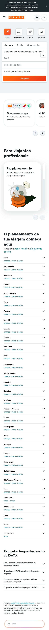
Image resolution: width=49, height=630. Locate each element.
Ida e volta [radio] (8, 45)
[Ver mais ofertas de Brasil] (43, 435)
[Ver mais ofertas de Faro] (43, 488)
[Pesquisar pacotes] (41, 31)
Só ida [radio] (20, 45)
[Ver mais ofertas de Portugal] (43, 444)
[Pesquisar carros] (30, 31)
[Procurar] (19, 31)
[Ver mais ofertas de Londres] (43, 337)
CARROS (7, 261)
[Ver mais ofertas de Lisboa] (43, 284)
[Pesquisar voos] (7, 31)
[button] (46, 6)
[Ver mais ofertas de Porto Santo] (43, 497)
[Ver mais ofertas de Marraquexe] (43, 426)
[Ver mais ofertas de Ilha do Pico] (43, 506)
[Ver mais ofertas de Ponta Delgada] (43, 293)
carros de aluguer (27, 603)
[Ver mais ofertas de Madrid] (43, 319)
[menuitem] (7, 33)
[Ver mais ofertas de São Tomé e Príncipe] (43, 479)
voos (17, 248)
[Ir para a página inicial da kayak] (16, 17)
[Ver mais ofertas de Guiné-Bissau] (43, 471)
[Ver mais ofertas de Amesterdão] (43, 266)
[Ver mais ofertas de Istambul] (43, 382)
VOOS (14, 261)
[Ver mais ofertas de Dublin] (43, 417)
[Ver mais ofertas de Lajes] (43, 515)
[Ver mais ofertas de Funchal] (43, 311)
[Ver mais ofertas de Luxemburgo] (43, 364)
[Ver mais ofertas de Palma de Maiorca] (43, 408)
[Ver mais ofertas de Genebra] (43, 391)
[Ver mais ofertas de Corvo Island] (43, 533)
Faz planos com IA (19, 168)
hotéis (24, 248)
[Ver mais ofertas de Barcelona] (43, 346)
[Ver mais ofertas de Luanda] (43, 328)
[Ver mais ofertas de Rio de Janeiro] (43, 373)
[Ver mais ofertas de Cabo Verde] (43, 462)
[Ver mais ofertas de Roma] (43, 355)
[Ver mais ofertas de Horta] (43, 524)
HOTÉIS (20, 261)
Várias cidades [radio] (33, 45)
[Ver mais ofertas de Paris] (43, 257)
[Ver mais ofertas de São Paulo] (43, 275)
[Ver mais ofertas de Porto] (43, 302)
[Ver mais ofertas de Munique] (43, 399)
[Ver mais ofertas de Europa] (43, 453)
